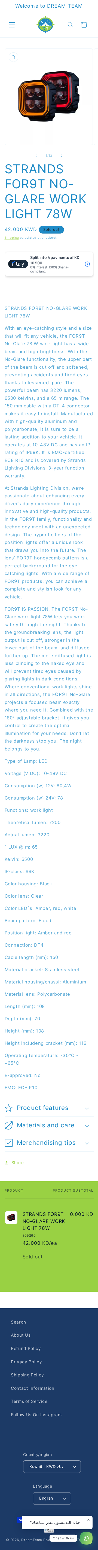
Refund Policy (26, 1348)
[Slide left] (36, 156)
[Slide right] (62, 156)
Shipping (12, 238)
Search (18, 1322)
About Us (20, 1335)
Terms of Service (29, 1401)
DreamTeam (31, 1540)
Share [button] (17, 1162)
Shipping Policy (27, 1375)
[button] (12, 24)
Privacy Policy (26, 1361)
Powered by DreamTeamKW (67, 1540)
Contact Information (32, 1388)
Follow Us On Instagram (36, 1414)
